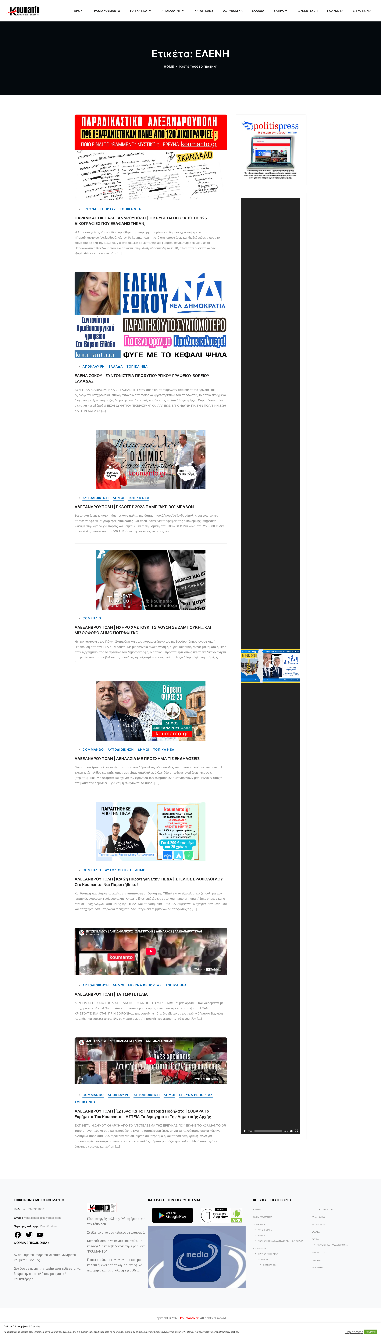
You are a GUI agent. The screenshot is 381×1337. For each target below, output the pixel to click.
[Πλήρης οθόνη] (296, 1131)
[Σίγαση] (291, 1131)
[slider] (268, 1131)
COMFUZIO (91, 618)
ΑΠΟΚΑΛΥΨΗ (93, 366)
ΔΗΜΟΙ (118, 498)
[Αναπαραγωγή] (244, 1131)
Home (169, 67)
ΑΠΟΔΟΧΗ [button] (370, 1332)
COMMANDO (93, 749)
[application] (270, 666)
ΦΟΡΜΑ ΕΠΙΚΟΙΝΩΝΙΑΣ (31, 1243)
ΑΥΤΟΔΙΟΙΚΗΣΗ (95, 498)
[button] (271, 666)
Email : (18, 1217)
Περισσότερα (354, 1332)
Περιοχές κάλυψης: (26, 1226)
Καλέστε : (20, 1209)
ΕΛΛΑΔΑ (115, 366)
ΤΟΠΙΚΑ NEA (130, 209)
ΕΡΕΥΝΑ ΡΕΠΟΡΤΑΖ (99, 209)
